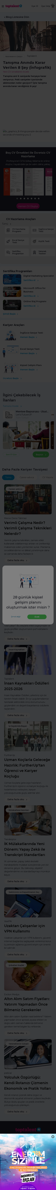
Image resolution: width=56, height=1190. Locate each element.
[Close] (53, 1136)
